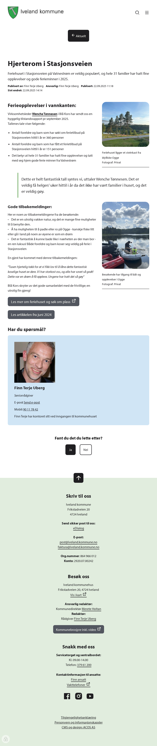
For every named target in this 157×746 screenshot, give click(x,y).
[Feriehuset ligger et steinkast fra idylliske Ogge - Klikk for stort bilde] (125, 124)
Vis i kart (76, 595)
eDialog (78, 528)
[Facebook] (67, 696)
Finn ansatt (78, 679)
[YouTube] (90, 696)
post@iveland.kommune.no (78, 542)
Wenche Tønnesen (44, 114)
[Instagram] (78, 696)
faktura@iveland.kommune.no (78, 547)
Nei (85, 450)
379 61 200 (84, 665)
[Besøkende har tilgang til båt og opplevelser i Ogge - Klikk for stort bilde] (125, 235)
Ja (70, 450)
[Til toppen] (78, 478)
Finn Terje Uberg (85, 619)
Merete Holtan (91, 609)
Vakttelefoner (76, 685)
